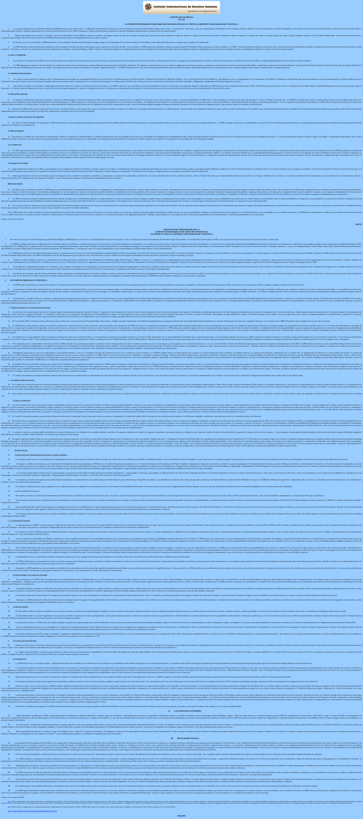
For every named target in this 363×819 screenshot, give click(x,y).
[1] (9, 801)
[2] (9, 807)
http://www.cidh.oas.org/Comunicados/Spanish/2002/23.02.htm (32, 811)
